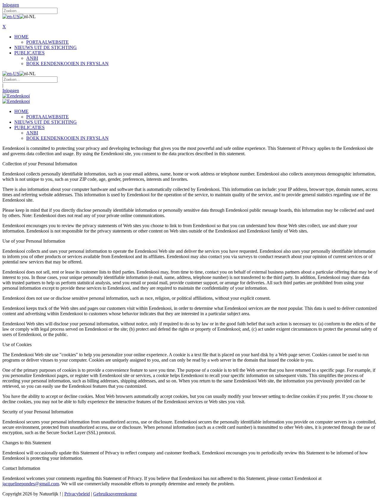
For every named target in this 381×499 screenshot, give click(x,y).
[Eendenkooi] (16, 95)
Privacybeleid (77, 493)
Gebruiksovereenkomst (115, 493)
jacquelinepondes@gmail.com (30, 483)
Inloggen (10, 4)
